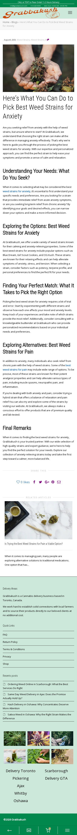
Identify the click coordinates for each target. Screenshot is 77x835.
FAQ (5, 634)
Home (6, 22)
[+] (38, 520)
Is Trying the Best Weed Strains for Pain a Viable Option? (34, 543)
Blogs (15, 22)
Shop (6, 663)
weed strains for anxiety (16, 191)
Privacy (7, 656)
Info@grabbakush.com (18, 6)
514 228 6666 (36, 6)
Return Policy (10, 642)
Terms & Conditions (14, 649)
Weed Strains (23, 39)
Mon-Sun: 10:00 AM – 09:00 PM (55, 6)
